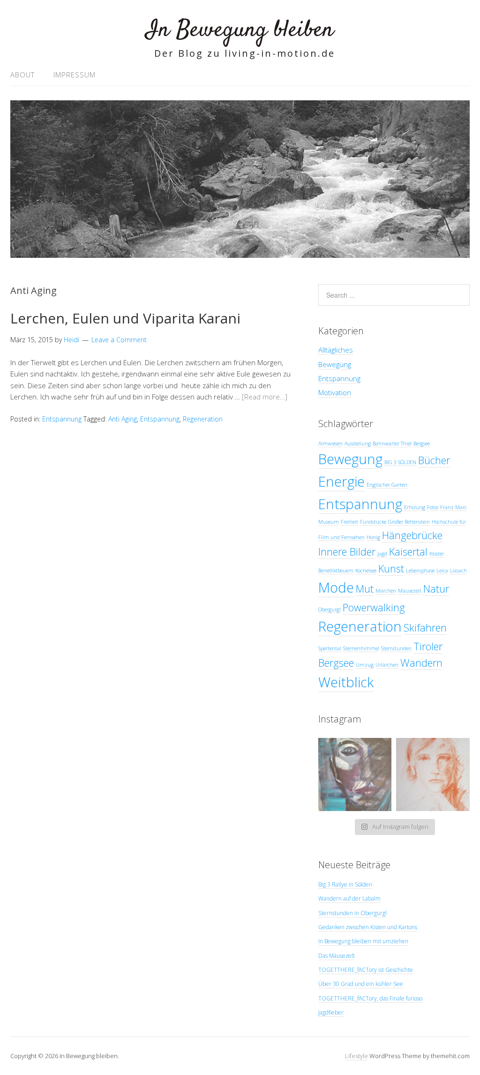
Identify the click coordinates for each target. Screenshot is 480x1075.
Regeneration (203, 418)
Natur (436, 588)
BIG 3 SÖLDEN (400, 462)
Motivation (334, 392)
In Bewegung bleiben (240, 30)
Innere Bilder (346, 551)
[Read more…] (264, 396)
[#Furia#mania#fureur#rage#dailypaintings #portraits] (355, 775)
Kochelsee (365, 570)
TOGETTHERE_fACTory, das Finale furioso (370, 998)
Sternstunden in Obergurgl (352, 913)
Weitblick (346, 682)
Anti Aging (122, 418)
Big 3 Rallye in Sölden (345, 884)
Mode (336, 587)
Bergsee (421, 443)
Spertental (329, 648)
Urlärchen (386, 665)
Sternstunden (396, 648)
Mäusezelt (409, 590)
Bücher (434, 460)
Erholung (414, 507)
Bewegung (334, 364)
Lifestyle (356, 1056)
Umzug (365, 665)
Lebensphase (420, 570)
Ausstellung (358, 443)
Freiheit (349, 522)
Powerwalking (374, 607)
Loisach (458, 570)
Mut (365, 588)
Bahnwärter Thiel (392, 443)
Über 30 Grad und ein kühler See (360, 984)
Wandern (421, 662)
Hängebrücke (412, 535)
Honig (373, 537)
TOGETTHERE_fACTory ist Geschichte (365, 970)
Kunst (391, 568)
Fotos (432, 507)
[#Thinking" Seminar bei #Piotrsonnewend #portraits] (433, 775)
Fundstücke (373, 522)
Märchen (385, 590)
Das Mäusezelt (336, 956)
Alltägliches (335, 349)
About (22, 74)
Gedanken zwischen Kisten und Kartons (367, 927)
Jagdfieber (331, 1012)
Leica (442, 570)
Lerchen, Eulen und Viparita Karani (125, 318)
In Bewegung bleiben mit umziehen (363, 941)
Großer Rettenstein (409, 522)
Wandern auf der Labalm (349, 898)
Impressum (74, 74)
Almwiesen (330, 443)
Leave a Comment (119, 339)
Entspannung (62, 418)
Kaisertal (408, 551)
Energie (341, 481)
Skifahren (425, 627)
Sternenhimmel (361, 648)
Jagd (382, 553)
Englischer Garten (387, 484)
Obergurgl (329, 609)
